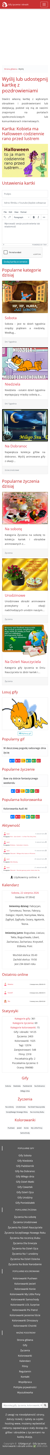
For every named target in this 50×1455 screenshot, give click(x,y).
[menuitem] (5, 212)
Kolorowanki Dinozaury (25, 1320)
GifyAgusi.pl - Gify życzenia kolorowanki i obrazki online (24, 1445)
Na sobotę (13, 528)
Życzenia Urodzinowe (25, 1222)
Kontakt (25, 1376)
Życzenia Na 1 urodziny (25, 1253)
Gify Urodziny (25, 1197)
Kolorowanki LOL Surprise (25, 1304)
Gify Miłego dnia (25, 1176)
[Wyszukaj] (45, 1405)
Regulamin (25, 1371)
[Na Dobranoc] (25, 425)
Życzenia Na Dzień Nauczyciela (25, 1227)
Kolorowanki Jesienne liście (25, 1315)
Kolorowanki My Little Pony (25, 1294)
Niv (9, 1001)
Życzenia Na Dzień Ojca (25, 1248)
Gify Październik (25, 1166)
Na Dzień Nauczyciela (23, 661)
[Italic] (38, 217)
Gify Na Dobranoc (25, 1171)
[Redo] (9, 217)
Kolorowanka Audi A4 (15, 808)
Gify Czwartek (25, 1187)
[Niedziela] (25, 363)
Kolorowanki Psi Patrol (25, 1310)
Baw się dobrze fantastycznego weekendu (20, 780)
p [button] (3, 245)
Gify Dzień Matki (25, 1181)
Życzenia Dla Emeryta (25, 1243)
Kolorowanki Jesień (25, 1283)
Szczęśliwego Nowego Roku (17, 1112)
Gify (25, 1345)
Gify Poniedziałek (25, 1202)
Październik (27, 1086)
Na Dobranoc (16, 445)
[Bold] (33, 217)
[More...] (44, 217)
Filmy (25, 1366)
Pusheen (11, 1128)
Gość (8, 834)
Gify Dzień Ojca (25, 1192)
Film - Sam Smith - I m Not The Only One (23, 836)
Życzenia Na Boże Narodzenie (25, 1264)
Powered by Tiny (39, 245)
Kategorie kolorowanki (23, 1027)
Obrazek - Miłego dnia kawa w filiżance (22, 853)
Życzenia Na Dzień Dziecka (25, 1259)
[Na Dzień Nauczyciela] (25, 641)
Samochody (25, 1133)
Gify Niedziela (25, 1160)
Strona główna (25, 1339)
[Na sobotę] (25, 508)
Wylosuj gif (26, 733)
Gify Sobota (25, 1155)
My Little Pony (36, 1128)
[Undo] (5, 217)
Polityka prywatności (25, 1387)
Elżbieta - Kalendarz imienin (19, 845)
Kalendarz (25, 1361)
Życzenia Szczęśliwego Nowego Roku (25, 1232)
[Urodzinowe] (25, 574)
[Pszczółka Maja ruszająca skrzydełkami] (25, 713)
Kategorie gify (22, 1018)
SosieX (10, 993)
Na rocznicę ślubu (37, 1112)
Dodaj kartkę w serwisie (15, 261)
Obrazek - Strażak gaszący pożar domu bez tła (24, 870)
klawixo (10, 984)
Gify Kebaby (14, 862)
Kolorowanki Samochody (25, 1299)
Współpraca (25, 1382)
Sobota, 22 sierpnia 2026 (25, 892)
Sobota (11, 317)
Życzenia (25, 1350)
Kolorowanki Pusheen (25, 1278)
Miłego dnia (25, 1091)
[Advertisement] (25, 35)
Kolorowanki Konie (25, 1289)
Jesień (19, 1128)
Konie (26, 1128)
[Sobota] (25, 297)
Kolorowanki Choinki (25, 1325)
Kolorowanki (25, 1355)
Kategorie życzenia (23, 1023)
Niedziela (12, 384)
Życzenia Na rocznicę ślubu (25, 1238)
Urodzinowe (15, 595)
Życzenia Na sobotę (25, 1217)
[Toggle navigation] (44, 4)
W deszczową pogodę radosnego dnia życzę (24, 750)
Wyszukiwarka (25, 1392)
